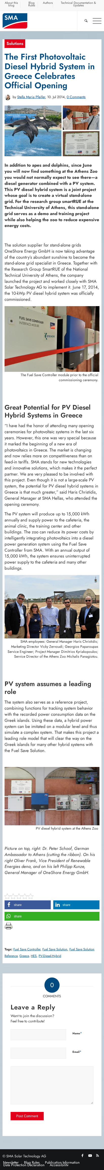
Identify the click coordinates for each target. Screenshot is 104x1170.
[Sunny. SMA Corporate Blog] (42, 21)
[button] (28, 904)
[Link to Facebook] (82, 1155)
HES (34, 956)
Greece (24, 956)
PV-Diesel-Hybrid (50, 956)
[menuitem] (11, 5)
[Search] (84, 21)
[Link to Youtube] (90, 1155)
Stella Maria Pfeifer (31, 96)
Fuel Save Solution (54, 949)
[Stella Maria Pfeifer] (8, 97)
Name (77, 1033)
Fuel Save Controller (26, 949)
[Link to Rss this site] (97, 1155)
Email (77, 1051)
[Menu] (94, 21)
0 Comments (76, 96)
